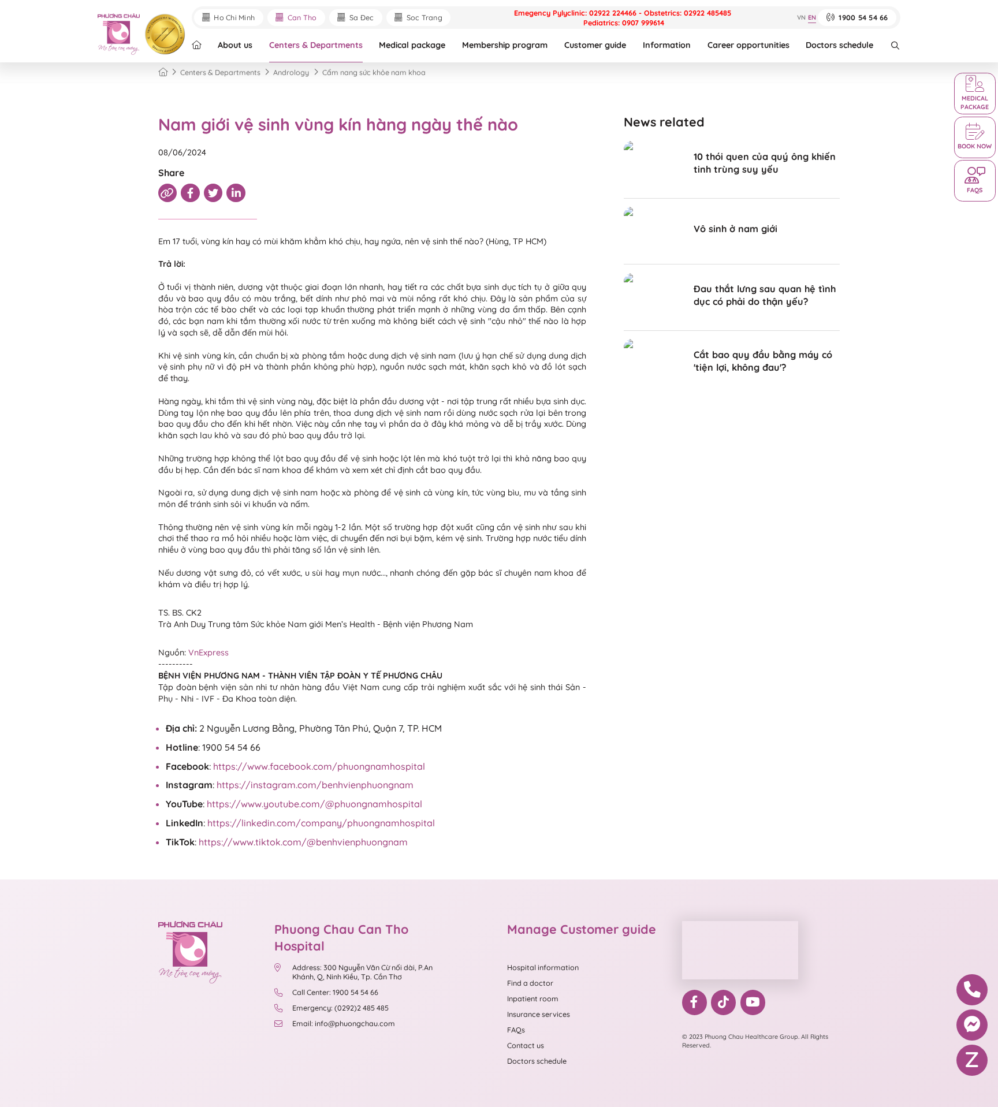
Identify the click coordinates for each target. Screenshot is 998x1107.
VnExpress (208, 652)
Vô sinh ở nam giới (735, 228)
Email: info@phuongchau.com (343, 1023)
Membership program (505, 45)
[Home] (162, 72)
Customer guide (595, 45)
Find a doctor (530, 982)
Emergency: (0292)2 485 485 (340, 1007)
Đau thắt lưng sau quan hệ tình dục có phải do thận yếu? (765, 295)
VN (801, 17)
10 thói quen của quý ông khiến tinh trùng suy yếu (765, 163)
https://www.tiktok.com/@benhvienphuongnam (303, 842)
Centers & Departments (316, 45)
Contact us (525, 1045)
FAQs (516, 1029)
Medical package (412, 45)
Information (667, 45)
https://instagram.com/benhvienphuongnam (315, 785)
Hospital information (543, 967)
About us (235, 45)
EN (812, 17)
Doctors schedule (839, 45)
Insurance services (538, 1014)
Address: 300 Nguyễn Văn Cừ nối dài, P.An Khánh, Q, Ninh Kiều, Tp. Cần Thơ (362, 972)
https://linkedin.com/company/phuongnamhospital (321, 823)
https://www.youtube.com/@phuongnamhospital (314, 804)
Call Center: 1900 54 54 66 (335, 992)
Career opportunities (748, 45)
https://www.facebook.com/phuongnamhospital (319, 766)
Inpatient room (532, 998)
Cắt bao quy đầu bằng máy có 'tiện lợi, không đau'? (763, 361)
